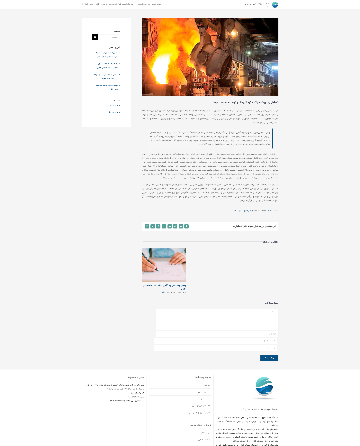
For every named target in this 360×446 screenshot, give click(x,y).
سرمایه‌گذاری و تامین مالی (199, 412)
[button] (82, 4)
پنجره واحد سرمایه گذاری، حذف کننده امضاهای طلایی (164, 287)
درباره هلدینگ (204, 433)
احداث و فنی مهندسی (201, 405)
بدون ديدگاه (238, 210)
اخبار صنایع (248, 210)
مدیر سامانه (272, 210)
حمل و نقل (205, 399)
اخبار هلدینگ (113, 112)
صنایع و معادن (204, 392)
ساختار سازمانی (204, 440)
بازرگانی (207, 385)
